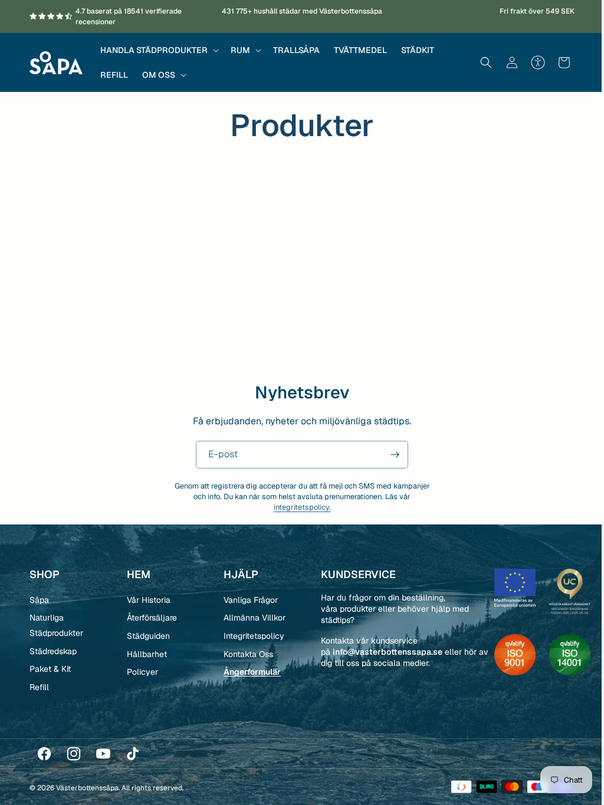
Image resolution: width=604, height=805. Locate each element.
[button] (158, 50)
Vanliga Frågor (248, 600)
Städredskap (53, 651)
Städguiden (146, 636)
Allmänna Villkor (252, 617)
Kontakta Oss (245, 654)
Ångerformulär (249, 672)
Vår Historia (147, 600)
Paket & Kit (50, 669)
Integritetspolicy (251, 636)
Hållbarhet (145, 654)
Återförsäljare (150, 617)
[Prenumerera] (390, 455)
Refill (39, 687)
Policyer (140, 672)
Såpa (39, 600)
